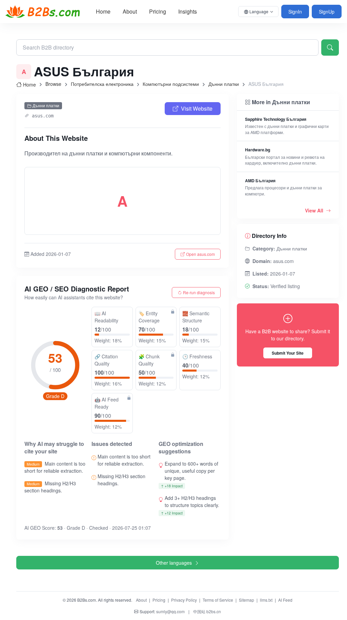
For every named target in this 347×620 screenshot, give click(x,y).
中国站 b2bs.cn (207, 611)
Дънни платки (223, 83)
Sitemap (246, 600)
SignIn (295, 11)
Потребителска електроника (102, 83)
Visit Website (196, 108)
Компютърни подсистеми (171, 83)
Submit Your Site (288, 353)
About (130, 11)
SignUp (326, 11)
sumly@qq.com (170, 611)
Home (103, 11)
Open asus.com (200, 254)
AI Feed (285, 600)
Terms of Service (218, 600)
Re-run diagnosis (199, 292)
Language (258, 11)
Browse (53, 83)
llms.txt (266, 600)
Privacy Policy (184, 600)
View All (315, 210)
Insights (187, 11)
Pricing (157, 11)
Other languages (174, 562)
